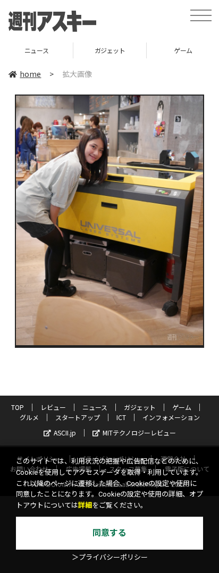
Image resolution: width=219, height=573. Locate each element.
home (30, 74)
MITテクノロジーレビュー (139, 432)
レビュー (53, 407)
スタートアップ (77, 417)
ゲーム (126, 50)
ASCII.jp (65, 432)
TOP (17, 407)
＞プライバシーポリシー (110, 557)
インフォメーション (171, 417)
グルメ (29, 417)
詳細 (85, 505)
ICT (121, 417)
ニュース (94, 407)
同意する (109, 533)
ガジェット (53, 50)
